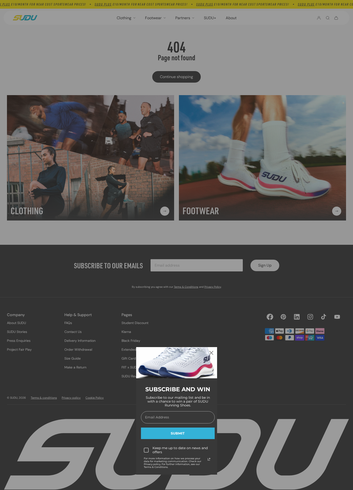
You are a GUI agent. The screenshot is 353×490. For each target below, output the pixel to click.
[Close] (211, 353)
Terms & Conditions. (156, 467)
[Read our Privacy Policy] (209, 459)
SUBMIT (178, 433)
